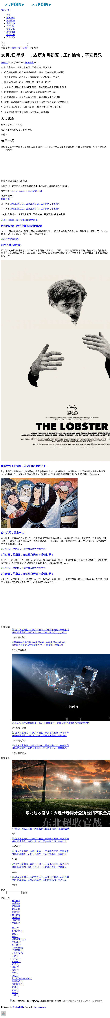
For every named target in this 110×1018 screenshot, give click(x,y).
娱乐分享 (10, 20)
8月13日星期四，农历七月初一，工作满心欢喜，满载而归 (39, 867)
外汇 (15, 976)
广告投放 (10, 37)
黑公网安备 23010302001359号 (43, 1001)
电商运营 (10, 34)
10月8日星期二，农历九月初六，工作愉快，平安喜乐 (35, 209)
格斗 (15, 967)
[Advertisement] (55, 166)
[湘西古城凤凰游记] (10, 239)
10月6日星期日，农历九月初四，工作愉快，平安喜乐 (35, 204)
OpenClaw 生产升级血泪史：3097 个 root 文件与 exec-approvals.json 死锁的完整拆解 (50, 723)
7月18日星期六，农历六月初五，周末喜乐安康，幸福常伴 (39, 735)
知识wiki (10, 26)
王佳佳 (16, 942)
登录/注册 (5, 10)
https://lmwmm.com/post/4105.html (27, 191)
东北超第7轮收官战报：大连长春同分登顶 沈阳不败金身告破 (40, 829)
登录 (15, 987)
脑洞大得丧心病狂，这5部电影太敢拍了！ (24, 466)
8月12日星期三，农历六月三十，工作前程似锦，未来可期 (39, 880)
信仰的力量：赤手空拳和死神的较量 (21, 225)
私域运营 (17, 931)
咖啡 (15, 995)
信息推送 (17, 984)
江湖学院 (17, 950)
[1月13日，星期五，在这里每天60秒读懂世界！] (24, 549)
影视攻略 (10, 23)
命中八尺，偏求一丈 (12, 532)
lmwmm (4, 62)
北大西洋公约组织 (22, 978)
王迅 (15, 956)
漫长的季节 (18, 939)
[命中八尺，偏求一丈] (39, 527)
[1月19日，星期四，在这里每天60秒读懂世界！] (24, 568)
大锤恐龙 (17, 953)
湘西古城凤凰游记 (11, 244)
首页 (8, 15)
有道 (15, 936)
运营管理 (16, 920)
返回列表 (5, 199)
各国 (15, 990)
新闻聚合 (10, 32)
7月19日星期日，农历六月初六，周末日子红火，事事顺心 (39, 748)
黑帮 (15, 934)
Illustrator (17, 948)
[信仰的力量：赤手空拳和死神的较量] (19, 220)
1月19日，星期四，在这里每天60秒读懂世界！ (27, 573)
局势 (15, 973)
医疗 (15, 992)
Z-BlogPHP (18, 1007)
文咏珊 (16, 961)
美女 (15, 928)
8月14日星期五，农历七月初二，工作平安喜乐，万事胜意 (39, 854)
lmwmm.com (40, 1007)
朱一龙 (16, 959)
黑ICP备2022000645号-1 (77, 1001)
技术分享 (10, 18)
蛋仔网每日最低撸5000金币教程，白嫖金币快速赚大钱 (37, 645)
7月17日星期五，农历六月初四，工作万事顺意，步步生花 (39, 632)
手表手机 (17, 981)
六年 (15, 970)
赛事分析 (10, 29)
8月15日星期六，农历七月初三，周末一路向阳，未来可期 (39, 841)
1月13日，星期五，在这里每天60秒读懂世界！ (27, 554)
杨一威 (16, 945)
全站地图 (97, 1001)
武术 (15, 964)
